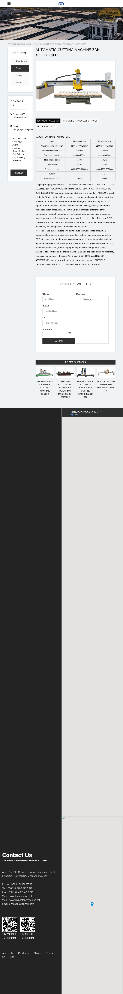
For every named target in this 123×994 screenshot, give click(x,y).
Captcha (47, 329)
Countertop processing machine (21, 62)
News (37, 953)
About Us (7, 953)
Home (11, 43)
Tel (43, 317)
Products (23, 953)
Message (80, 294)
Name (45, 294)
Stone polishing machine (20, 76)
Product (18, 44)
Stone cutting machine (32, 44)
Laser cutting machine (20, 83)
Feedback (19, 173)
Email (45, 306)
